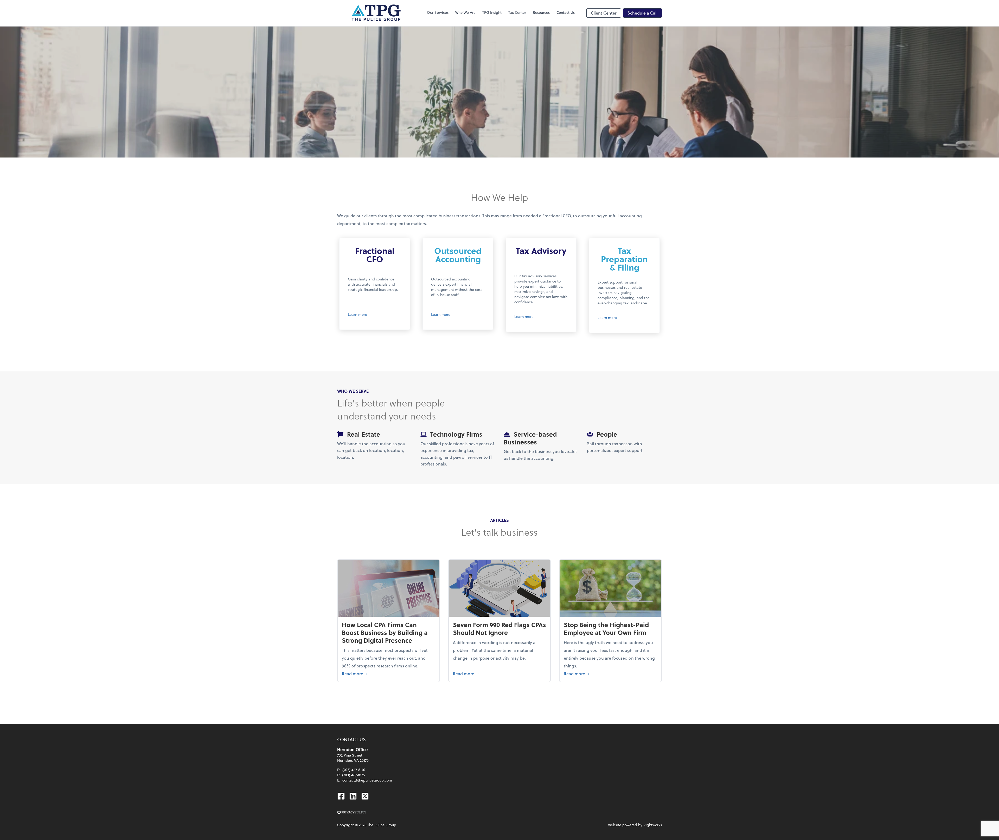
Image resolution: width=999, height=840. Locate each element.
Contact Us (565, 12)
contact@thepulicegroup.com (367, 780)
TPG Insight (492, 12)
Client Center (604, 13)
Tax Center (517, 12)
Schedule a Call (642, 13)
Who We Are (465, 12)
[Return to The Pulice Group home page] (376, 13)
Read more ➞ (388, 673)
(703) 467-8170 (353, 769)
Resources (541, 12)
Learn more (357, 314)
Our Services (438, 12)
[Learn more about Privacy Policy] (351, 812)
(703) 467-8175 (353, 775)
